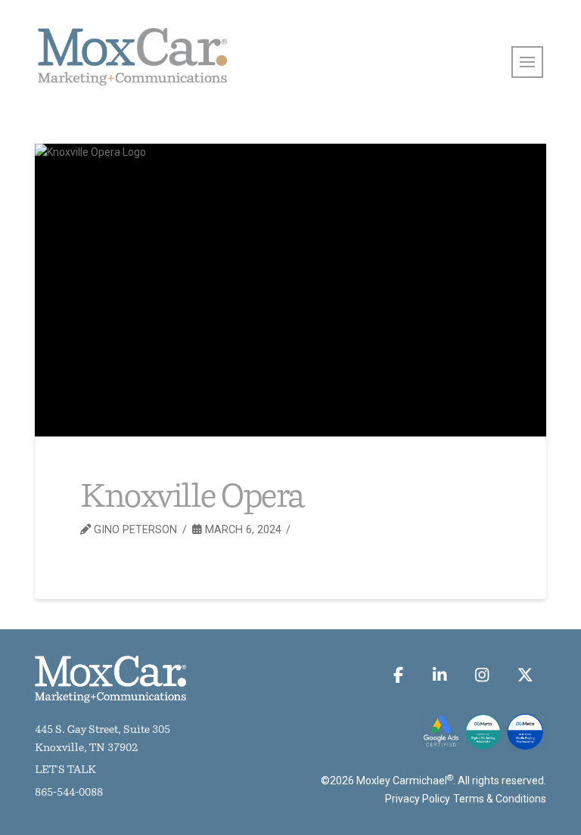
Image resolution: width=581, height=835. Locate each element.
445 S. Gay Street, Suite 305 (102, 730)
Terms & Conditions (499, 799)
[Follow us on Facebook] (398, 675)
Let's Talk (65, 770)
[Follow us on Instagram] (482, 675)
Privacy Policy (417, 799)
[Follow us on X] (524, 675)
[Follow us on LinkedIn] (439, 675)
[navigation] (527, 62)
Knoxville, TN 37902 (86, 748)
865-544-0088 (69, 793)
